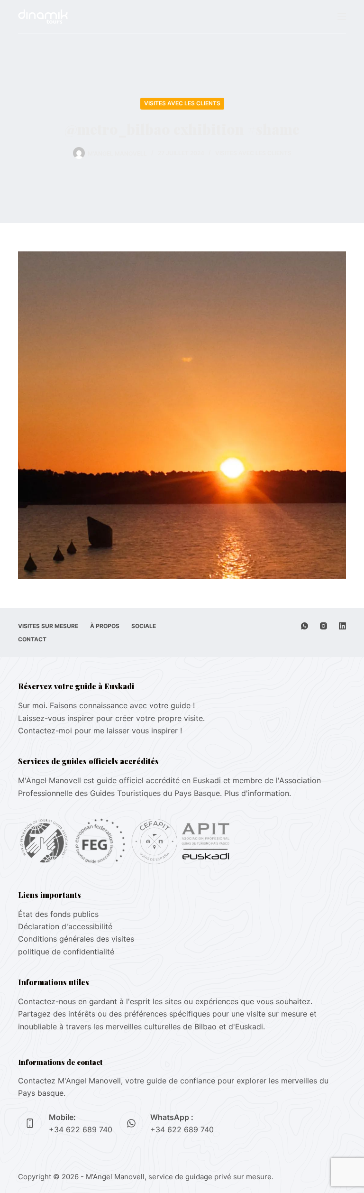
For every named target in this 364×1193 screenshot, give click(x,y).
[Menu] (341, 16)
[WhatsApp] (304, 625)
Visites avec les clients (182, 103)
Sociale (143, 625)
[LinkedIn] (342, 625)
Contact (32, 639)
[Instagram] (323, 625)
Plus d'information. (257, 793)
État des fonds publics (58, 914)
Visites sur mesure (48, 625)
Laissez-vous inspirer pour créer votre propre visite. (111, 718)
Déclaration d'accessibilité (65, 926)
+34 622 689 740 (80, 1129)
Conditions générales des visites (76, 938)
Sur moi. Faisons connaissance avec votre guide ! (106, 705)
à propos (104, 625)
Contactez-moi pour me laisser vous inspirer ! (100, 730)
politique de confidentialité (66, 951)
